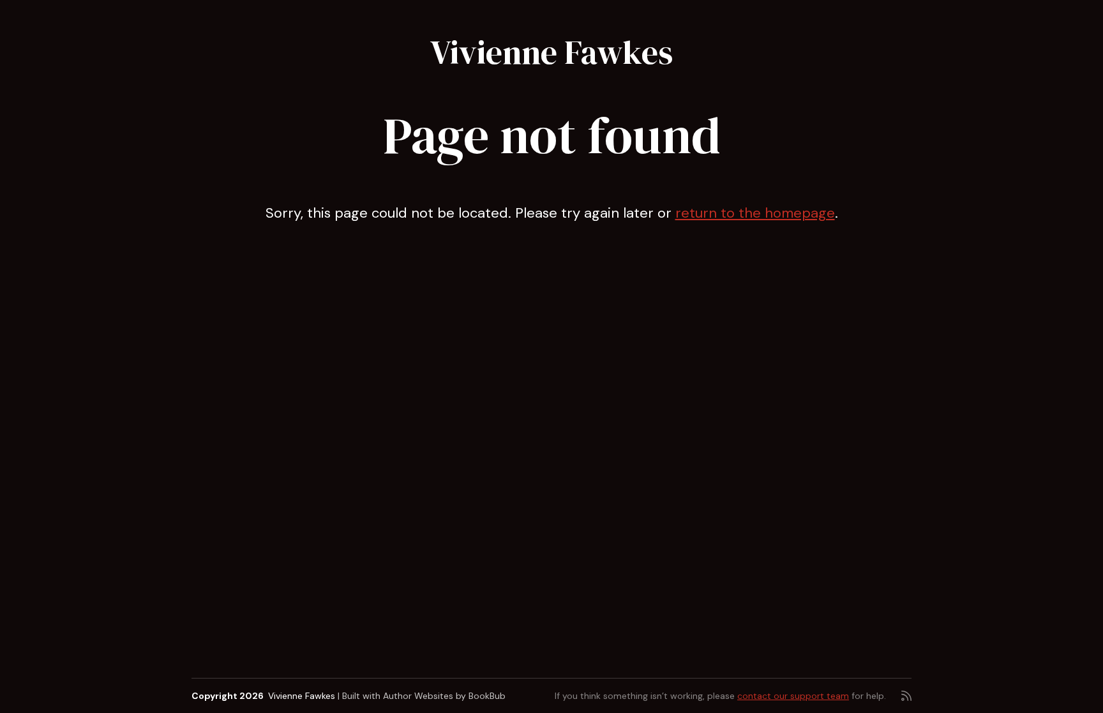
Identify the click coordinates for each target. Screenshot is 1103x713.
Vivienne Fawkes (551, 52)
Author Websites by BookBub (444, 696)
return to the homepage (755, 213)
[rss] (906, 696)
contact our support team (793, 696)
